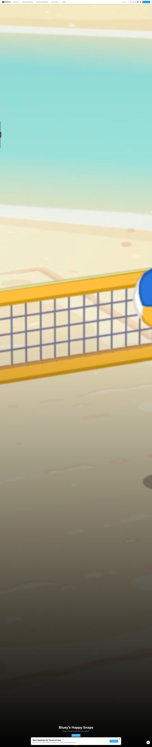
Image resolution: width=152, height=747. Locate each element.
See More (114, 741)
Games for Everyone (27, 2)
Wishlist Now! (76, 735)
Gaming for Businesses (42, 2)
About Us (16, 2)
